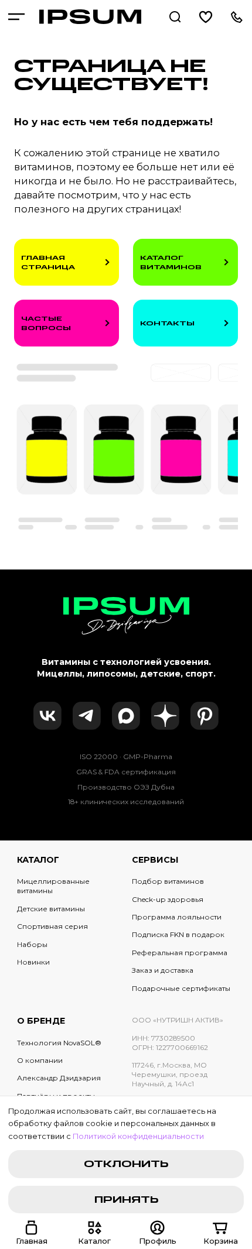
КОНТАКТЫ (167, 323)
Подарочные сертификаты (181, 988)
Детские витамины (51, 908)
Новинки (33, 962)
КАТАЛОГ (38, 860)
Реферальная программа (179, 952)
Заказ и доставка (162, 970)
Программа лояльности (177, 916)
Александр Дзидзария (59, 1077)
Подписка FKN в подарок (178, 934)
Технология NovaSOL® (59, 1042)
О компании (40, 1060)
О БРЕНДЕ (41, 1020)
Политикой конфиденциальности (138, 1136)
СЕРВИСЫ (155, 860)
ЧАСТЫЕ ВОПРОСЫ (46, 323)
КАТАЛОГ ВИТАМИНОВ (171, 262)
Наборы (32, 944)
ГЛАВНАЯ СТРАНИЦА (48, 262)
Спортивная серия (52, 926)
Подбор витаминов (168, 881)
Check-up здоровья (167, 899)
